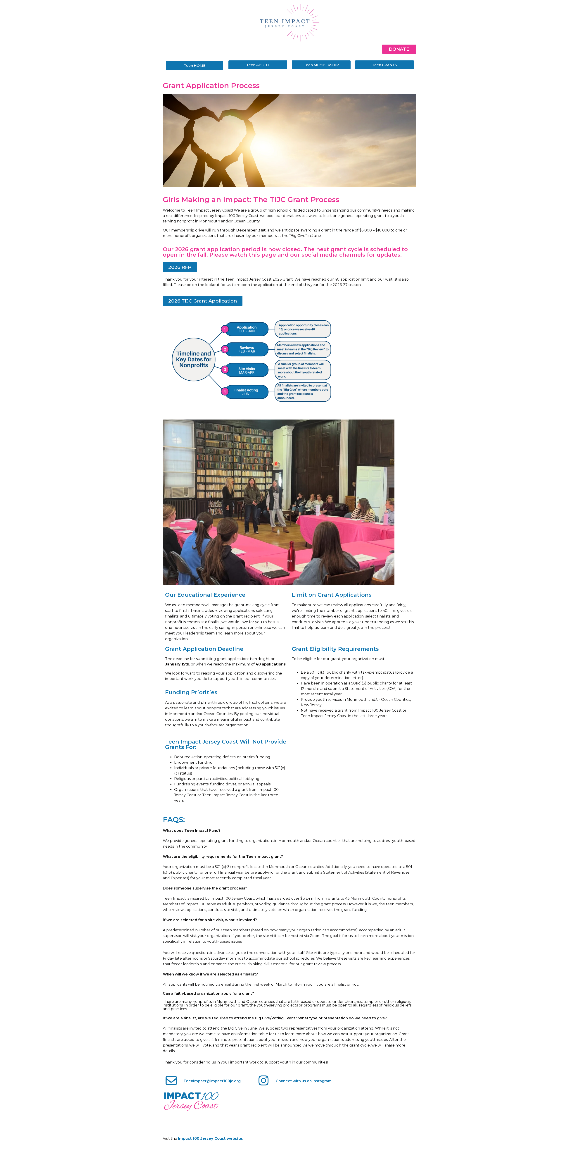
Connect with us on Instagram (304, 1081)
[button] (180, 267)
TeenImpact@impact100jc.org (212, 1081)
